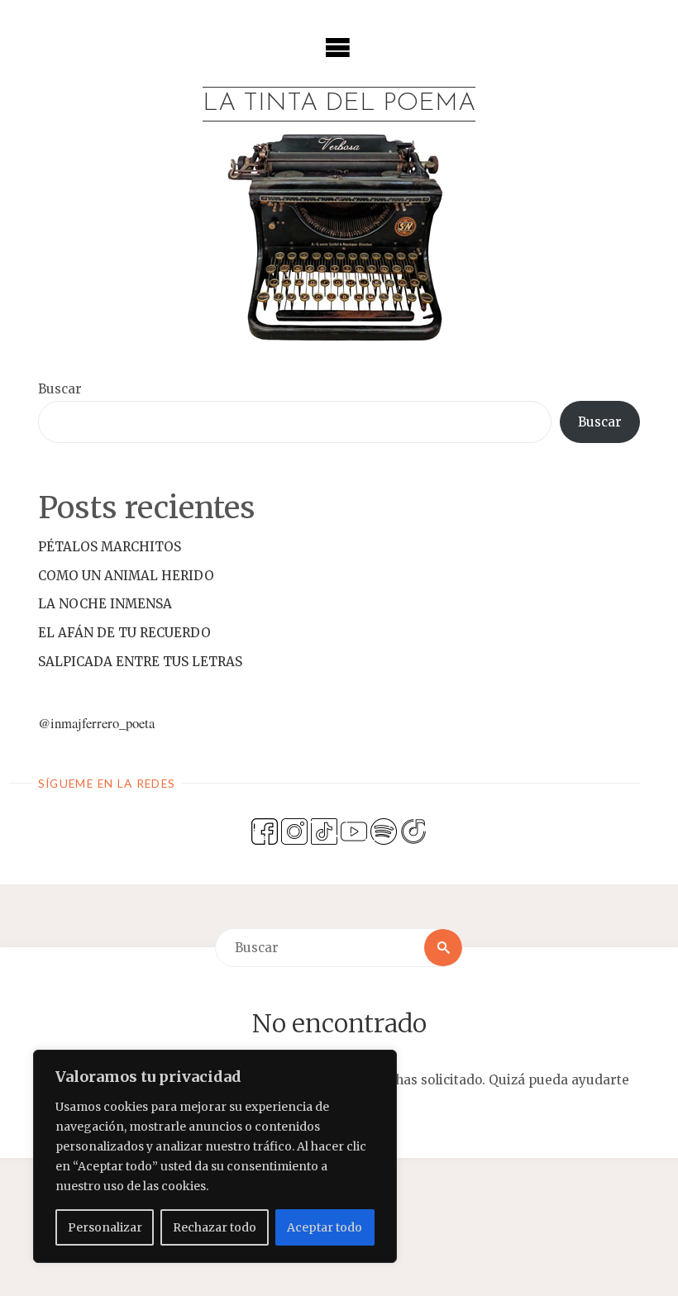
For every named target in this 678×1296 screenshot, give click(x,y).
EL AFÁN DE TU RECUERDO (124, 633)
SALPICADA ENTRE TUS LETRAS (140, 661)
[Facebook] (264, 830)
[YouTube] (354, 830)
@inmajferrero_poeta (96, 722)
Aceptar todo (324, 1227)
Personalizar (105, 1227)
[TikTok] (324, 830)
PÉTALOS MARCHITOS (109, 547)
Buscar (60, 389)
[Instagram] (294, 830)
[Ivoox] (413, 830)
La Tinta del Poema (339, 104)
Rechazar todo (214, 1227)
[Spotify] (384, 830)
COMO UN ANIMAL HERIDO (126, 576)
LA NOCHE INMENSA (105, 604)
